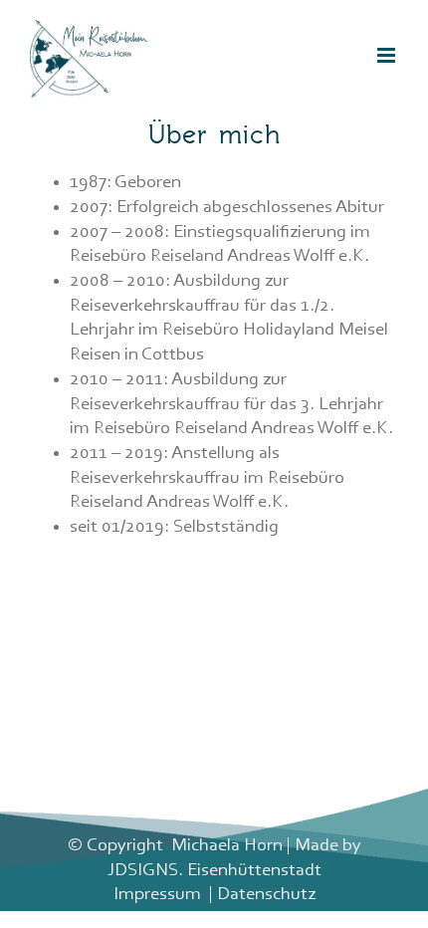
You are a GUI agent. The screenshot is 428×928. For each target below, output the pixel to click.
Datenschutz (266, 894)
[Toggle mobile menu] (387, 55)
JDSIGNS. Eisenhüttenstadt (214, 870)
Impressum (157, 894)
